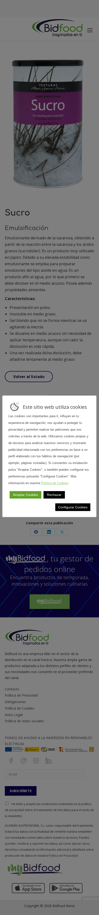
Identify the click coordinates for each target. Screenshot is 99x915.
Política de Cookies (54, 483)
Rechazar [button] (54, 495)
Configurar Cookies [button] (72, 507)
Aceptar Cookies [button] (25, 495)
